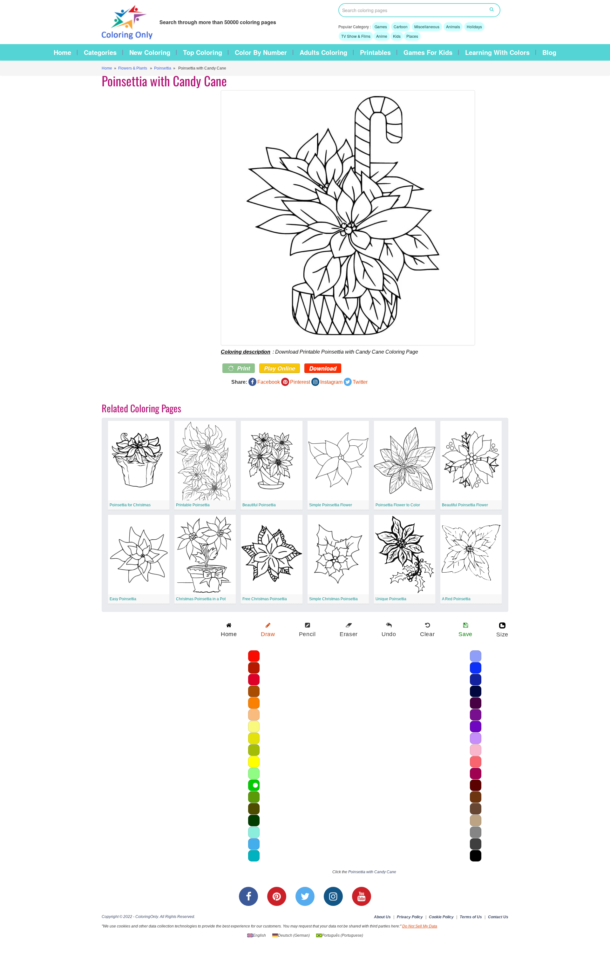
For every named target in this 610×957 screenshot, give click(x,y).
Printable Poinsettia (193, 505)
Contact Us (498, 917)
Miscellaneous (426, 26)
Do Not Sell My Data (419, 926)
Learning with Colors (497, 52)
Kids (397, 36)
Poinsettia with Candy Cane (372, 872)
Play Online (279, 368)
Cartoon (401, 26)
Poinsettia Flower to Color (398, 505)
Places (412, 36)
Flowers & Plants (132, 68)
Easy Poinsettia (123, 599)
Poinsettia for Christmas (130, 505)
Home (62, 52)
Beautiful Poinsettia (259, 505)
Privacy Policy (410, 917)
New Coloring (149, 52)
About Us (382, 917)
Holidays (474, 26)
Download (322, 368)
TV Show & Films (355, 36)
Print (242, 368)
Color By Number (261, 52)
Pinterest (300, 382)
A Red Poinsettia (456, 599)
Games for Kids (427, 52)
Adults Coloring (323, 52)
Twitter (360, 382)
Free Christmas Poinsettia (264, 599)
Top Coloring (202, 52)
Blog (549, 52)
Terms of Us (471, 917)
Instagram (331, 382)
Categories (100, 52)
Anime (381, 36)
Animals (453, 26)
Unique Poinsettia (391, 599)
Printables (375, 52)
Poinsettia (162, 68)
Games (381, 26)
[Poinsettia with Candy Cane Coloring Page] (358, 217)
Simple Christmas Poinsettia (333, 599)
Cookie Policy (441, 917)
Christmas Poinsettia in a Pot (201, 599)
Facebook (268, 382)
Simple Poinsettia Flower (330, 505)
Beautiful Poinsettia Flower (465, 505)
